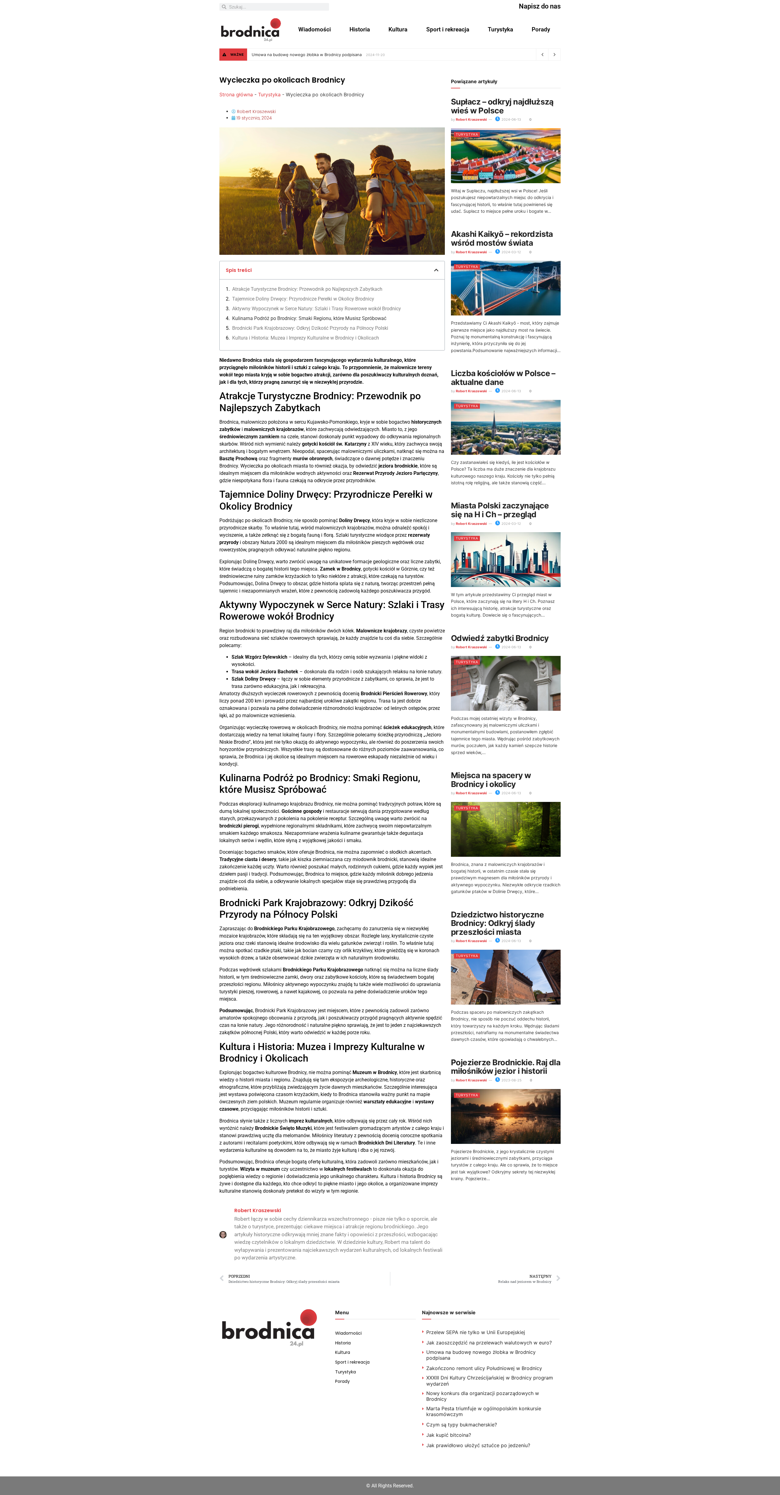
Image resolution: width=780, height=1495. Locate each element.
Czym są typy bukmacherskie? (461, 1425)
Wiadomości (314, 29)
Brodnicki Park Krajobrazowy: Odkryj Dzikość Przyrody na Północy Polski (310, 328)
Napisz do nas (540, 6)
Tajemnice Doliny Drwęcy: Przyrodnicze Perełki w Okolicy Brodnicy (303, 299)
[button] (436, 270)
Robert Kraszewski (471, 119)
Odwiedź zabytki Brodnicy (500, 638)
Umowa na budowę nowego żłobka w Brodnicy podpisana (307, 54)
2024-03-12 (511, 252)
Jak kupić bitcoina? (448, 1435)
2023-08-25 (511, 1080)
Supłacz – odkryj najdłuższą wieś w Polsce (502, 106)
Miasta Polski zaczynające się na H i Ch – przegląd (500, 510)
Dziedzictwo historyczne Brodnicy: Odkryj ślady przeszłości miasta (497, 923)
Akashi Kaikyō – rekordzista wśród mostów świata (502, 238)
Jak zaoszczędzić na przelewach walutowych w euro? (489, 1343)
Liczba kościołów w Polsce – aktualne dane (503, 377)
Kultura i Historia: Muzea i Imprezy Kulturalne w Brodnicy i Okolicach (305, 338)
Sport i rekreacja (447, 29)
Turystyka (500, 29)
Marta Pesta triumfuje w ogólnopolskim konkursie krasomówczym (483, 1411)
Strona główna (236, 94)
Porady (541, 29)
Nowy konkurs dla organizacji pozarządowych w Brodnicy (482, 1396)
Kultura (397, 29)
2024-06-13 (511, 119)
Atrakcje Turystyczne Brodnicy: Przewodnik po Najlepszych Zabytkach (307, 289)
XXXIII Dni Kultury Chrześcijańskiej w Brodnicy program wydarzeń (489, 1380)
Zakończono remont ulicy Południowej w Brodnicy (484, 1368)
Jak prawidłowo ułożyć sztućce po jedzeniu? (478, 1445)
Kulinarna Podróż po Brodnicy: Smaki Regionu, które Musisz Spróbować (309, 318)
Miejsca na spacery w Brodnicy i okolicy (491, 780)
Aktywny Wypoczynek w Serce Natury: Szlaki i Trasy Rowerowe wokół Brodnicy (316, 308)
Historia (359, 29)
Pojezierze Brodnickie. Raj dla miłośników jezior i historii (505, 1067)
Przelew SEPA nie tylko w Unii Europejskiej (475, 1332)
